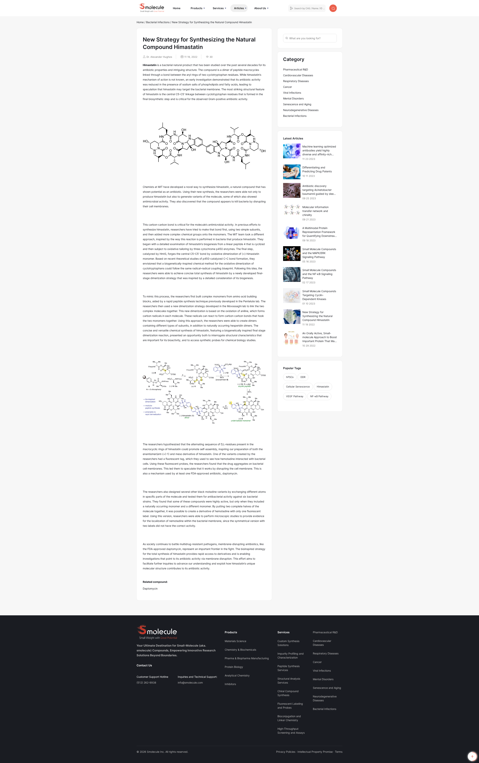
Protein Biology (234, 666)
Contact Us (144, 665)
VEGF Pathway (294, 396)
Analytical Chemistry (237, 675)
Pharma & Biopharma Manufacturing (247, 658)
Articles (239, 8)
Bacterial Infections (158, 22)
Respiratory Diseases (296, 81)
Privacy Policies (285, 751)
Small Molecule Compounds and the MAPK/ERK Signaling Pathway (319, 253)
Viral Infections (292, 92)
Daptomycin (150, 588)
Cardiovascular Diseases (298, 75)
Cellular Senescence (298, 386)
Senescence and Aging (297, 104)
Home (178, 8)
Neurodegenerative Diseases (300, 110)
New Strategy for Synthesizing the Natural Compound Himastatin (317, 315)
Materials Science (235, 641)
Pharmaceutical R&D (295, 69)
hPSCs (290, 377)
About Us (260, 8)
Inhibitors (230, 684)
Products (196, 8)
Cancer (287, 86)
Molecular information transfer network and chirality (315, 210)
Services (218, 8)
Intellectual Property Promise (315, 751)
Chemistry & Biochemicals (240, 649)
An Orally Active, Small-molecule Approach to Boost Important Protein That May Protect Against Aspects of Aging (319, 341)
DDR (302, 377)
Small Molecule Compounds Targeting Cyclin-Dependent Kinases (319, 295)
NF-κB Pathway (319, 396)
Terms (338, 751)
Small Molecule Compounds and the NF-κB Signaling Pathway (319, 273)
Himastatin (323, 386)
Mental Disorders (293, 98)
